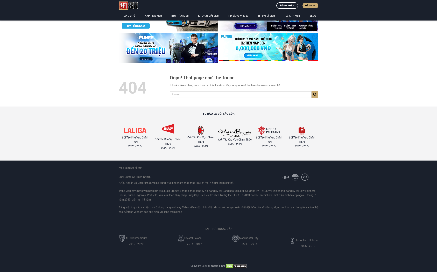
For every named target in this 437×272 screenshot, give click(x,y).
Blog (312, 16)
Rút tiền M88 (179, 16)
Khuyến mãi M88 (208, 16)
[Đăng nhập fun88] (268, 48)
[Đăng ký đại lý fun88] (168, 48)
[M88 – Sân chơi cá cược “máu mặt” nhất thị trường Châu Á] (128, 5)
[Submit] (315, 94)
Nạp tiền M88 (153, 16)
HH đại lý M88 (266, 16)
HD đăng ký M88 (238, 16)
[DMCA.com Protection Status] (236, 265)
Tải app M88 (292, 16)
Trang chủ (128, 16)
